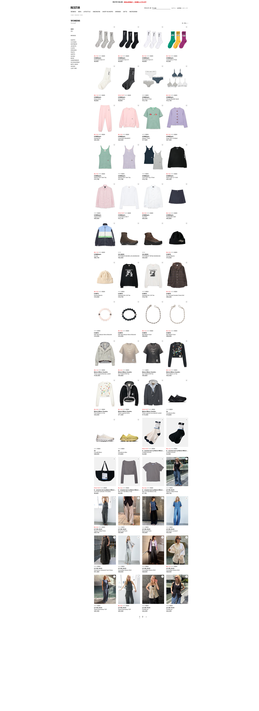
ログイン (173, 8)
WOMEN (73, 12)
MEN (79, 12)
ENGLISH (146, 8)
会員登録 (179, 8)
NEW (81, 15)
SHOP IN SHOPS (107, 12)
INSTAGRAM (133, 12)
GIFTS (125, 12)
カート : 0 (184, 8)
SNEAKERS (96, 12)
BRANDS (118, 12)
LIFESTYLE (87, 12)
